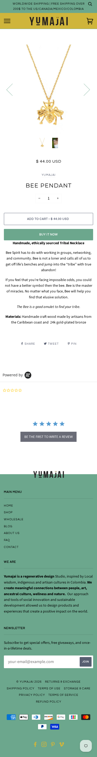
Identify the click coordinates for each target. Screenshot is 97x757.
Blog (8, 526)
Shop (8, 512)
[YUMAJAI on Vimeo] (61, 745)
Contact (11, 547)
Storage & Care (77, 688)
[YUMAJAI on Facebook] (35, 745)
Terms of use (49, 688)
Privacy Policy (32, 695)
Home (8, 505)
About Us (12, 533)
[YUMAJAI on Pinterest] (53, 745)
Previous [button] (12, 89)
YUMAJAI (49, 175)
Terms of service (63, 695)
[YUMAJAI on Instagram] (44, 745)
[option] (48, 89)
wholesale (14, 519)
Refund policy (48, 701)
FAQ (7, 540)
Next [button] (83, 89)
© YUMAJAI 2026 (29, 681)
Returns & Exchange (63, 681)
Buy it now (48, 234)
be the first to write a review (48, 437)
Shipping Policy (20, 688)
